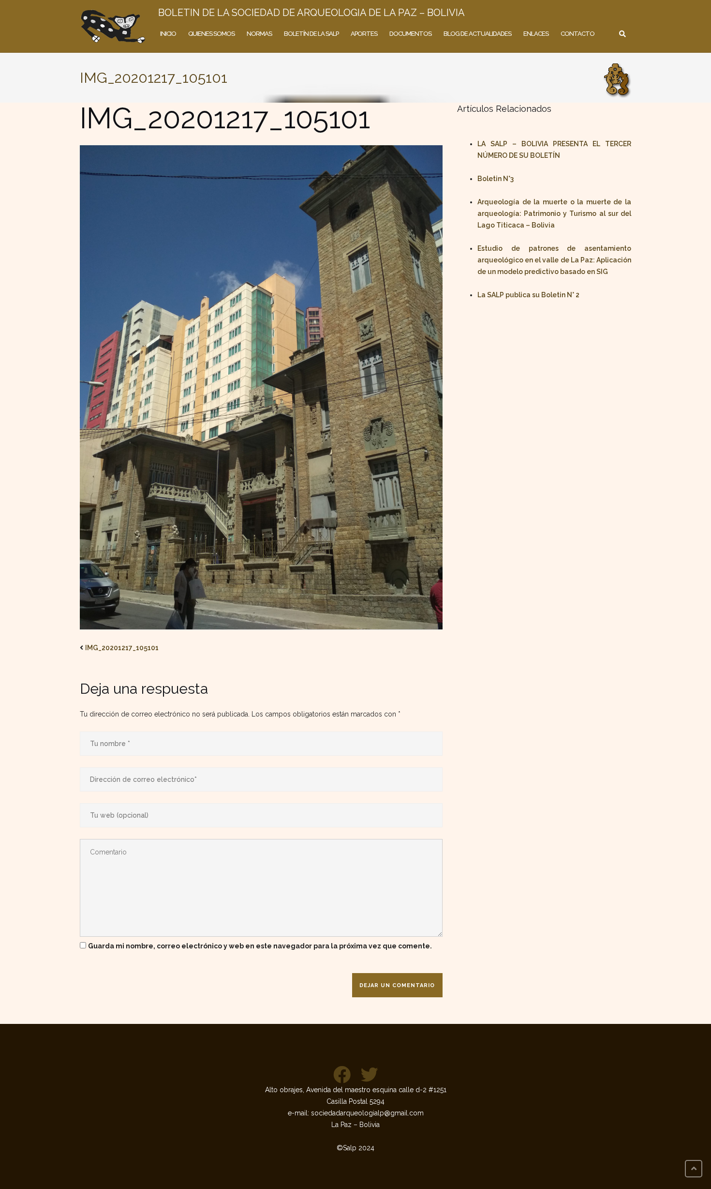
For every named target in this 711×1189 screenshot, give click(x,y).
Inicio (168, 33)
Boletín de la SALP (311, 33)
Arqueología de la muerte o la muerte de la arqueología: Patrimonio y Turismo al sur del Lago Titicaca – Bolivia (554, 213)
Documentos (410, 33)
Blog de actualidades (477, 33)
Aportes (364, 33)
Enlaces (535, 33)
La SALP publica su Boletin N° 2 (528, 295)
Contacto (577, 33)
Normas (259, 33)
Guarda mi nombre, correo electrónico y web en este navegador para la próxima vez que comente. (260, 946)
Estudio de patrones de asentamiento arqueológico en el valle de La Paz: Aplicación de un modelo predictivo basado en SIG (554, 259)
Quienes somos (211, 33)
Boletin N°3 (495, 179)
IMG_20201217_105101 (122, 648)
